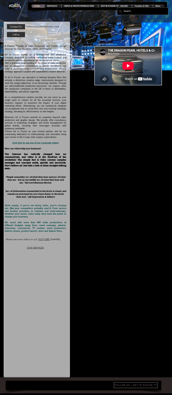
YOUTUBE (44, 239)
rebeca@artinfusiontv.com (43, 26)
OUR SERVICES (35, 248)
